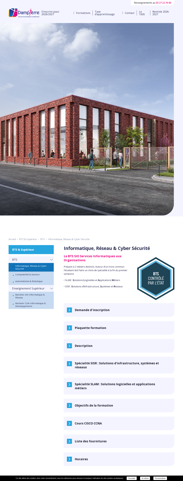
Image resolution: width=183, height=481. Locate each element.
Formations (83, 13)
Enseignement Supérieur (28, 288)
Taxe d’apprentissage (105, 12)
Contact (130, 13)
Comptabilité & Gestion (27, 274)
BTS (14, 260)
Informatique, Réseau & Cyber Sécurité (31, 267)
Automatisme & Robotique (29, 281)
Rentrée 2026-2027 (160, 12)
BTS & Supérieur (23, 250)
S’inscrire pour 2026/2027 (50, 12)
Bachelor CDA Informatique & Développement (30, 304)
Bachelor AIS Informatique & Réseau (30, 296)
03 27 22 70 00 (163, 2)
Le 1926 (142, 12)
